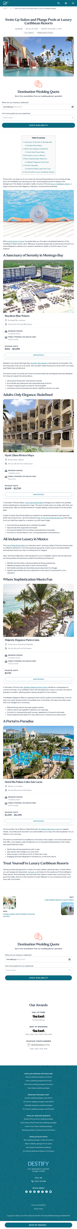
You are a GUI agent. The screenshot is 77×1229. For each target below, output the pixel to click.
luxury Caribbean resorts (60, 184)
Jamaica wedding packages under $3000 (38, 1098)
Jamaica (22, 320)
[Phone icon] (58, 3)
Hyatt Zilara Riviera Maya (35, 152)
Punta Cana (12, 644)
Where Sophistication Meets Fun (35, 159)
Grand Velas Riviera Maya (16, 545)
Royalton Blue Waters (33, 145)
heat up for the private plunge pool (50, 518)
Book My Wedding (37, 1225)
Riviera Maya (13, 460)
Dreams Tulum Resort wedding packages (38, 1126)
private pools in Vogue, (16, 241)
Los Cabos (18, 786)
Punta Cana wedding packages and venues (38, 1084)
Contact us (32, 872)
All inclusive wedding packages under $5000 (38, 1102)
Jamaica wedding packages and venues (38, 1077)
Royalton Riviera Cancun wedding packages (38, 1119)
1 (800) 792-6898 (39, 1181)
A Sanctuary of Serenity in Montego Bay (37, 142)
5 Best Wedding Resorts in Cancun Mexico (59, 900)
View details (42, 355)
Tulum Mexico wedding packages (38, 1088)
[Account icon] (66, 3)
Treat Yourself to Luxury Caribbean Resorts (38, 172)
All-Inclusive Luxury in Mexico (34, 155)
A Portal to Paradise (30, 165)
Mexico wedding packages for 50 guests (38, 1144)
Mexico (21, 460)
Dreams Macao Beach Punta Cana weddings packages (38, 1123)
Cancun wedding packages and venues (39, 1081)
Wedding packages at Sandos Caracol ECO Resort (38, 1130)
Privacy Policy (38, 1209)
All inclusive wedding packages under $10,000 (38, 1109)
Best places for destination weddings (38, 1147)
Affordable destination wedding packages (38, 1105)
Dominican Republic (25, 644)
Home (5, 8)
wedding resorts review (45, 33)
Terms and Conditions (38, 1205)
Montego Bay (13, 320)
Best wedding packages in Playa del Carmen (38, 1140)
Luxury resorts (29, 33)
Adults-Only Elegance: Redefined (35, 149)
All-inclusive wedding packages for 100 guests (38, 1151)
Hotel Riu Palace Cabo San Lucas (38, 169)
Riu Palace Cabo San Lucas (49, 829)
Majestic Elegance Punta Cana (37, 162)
